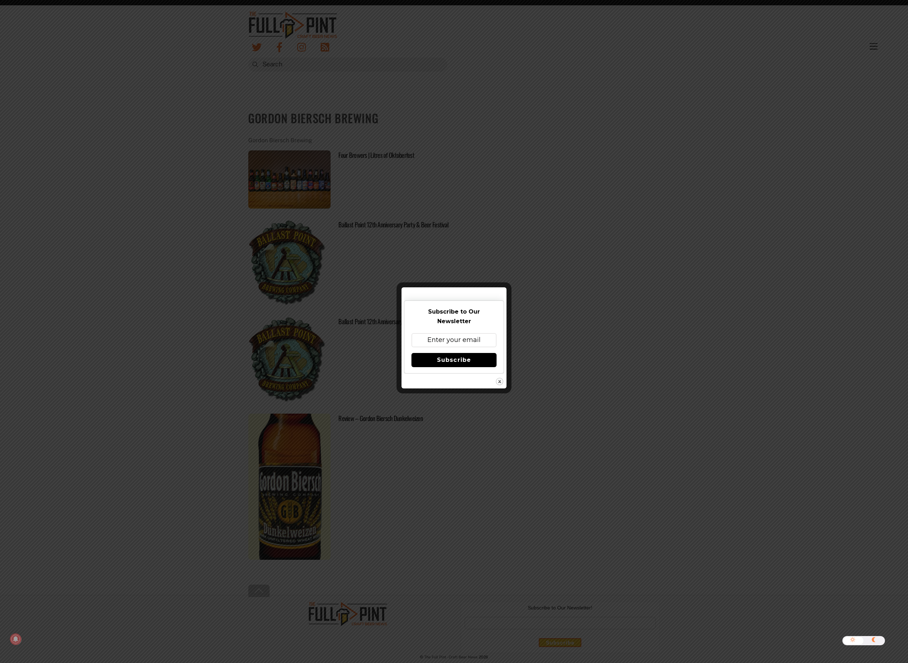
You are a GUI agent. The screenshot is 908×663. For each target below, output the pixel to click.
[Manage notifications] (15, 639)
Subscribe (454, 360)
